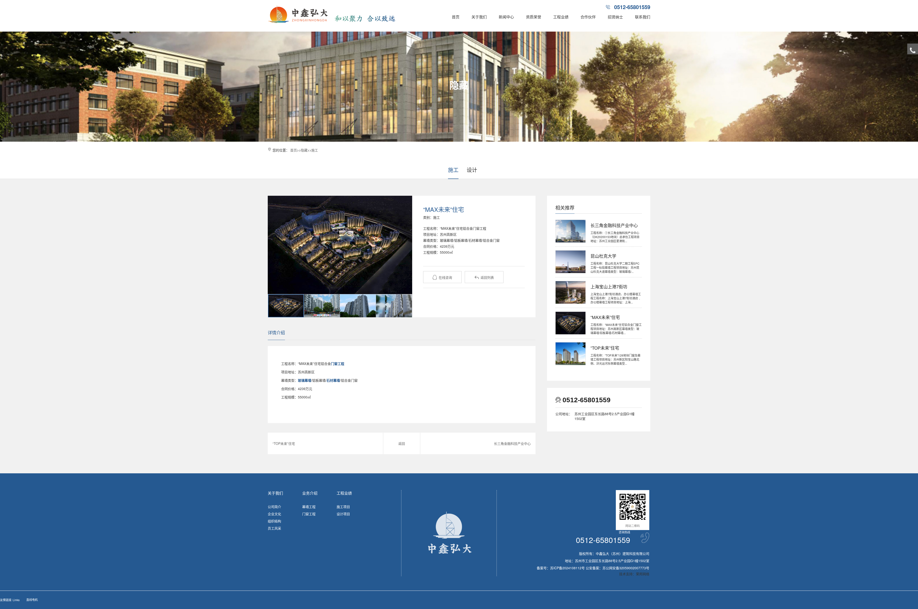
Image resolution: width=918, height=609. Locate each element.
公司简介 (274, 506)
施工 (314, 150)
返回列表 (484, 277)
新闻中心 (506, 17)
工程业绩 (560, 17)
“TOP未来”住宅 (284, 443)
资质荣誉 (533, 17)
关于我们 (479, 17)
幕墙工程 (309, 506)
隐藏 (304, 150)
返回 (401, 443)
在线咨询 (442, 277)
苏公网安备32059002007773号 (625, 567)
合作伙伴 (588, 17)
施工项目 (343, 506)
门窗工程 (309, 513)
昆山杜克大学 (603, 256)
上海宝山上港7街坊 (608, 286)
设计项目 (343, 513)
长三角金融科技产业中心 (512, 443)
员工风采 (274, 528)
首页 (455, 17)
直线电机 (32, 599)
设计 (472, 169)
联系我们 (642, 17)
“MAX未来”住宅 (605, 317)
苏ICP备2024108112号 (567, 567)
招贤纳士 (615, 17)
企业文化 (274, 513)
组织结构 (274, 521)
